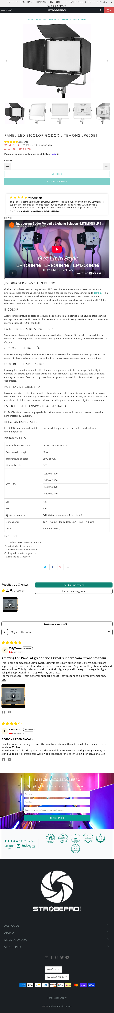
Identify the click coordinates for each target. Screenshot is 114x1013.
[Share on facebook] (3, 712)
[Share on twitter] (9, 712)
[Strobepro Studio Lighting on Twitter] (62, 957)
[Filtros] (4, 632)
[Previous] (6, 61)
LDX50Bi (98, 292)
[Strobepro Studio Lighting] (57, 10)
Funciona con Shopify (57, 997)
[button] (11, 141)
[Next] (107, 61)
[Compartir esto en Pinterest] (60, 567)
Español (52, 969)
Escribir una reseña (73, 585)
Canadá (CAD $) (55, 976)
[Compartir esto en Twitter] (45, 567)
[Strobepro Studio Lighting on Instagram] (57, 957)
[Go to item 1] (10, 604)
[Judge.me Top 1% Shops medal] (100, 838)
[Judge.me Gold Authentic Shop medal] (88, 838)
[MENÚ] (1, 10)
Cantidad (8, 160)
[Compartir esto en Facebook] (52, 567)
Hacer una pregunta (73, 591)
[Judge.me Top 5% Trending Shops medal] (75, 848)
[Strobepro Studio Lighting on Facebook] (51, 957)
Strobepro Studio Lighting (60, 1006)
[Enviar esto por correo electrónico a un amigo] (68, 567)
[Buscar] (100, 10)
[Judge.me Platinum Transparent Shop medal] (63, 838)
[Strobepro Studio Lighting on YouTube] (67, 957)
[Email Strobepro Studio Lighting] (46, 957)
